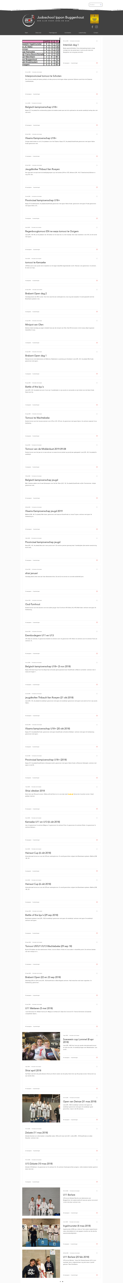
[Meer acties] (97, 41)
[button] (38, 33)
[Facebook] (92, 27)
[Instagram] (96, 27)
